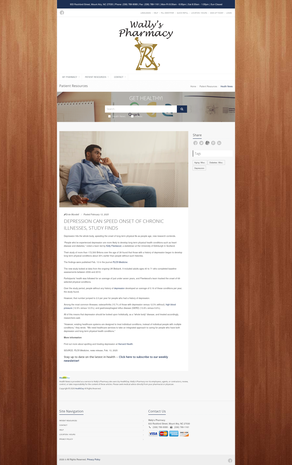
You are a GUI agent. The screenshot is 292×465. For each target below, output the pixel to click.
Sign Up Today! (216, 13)
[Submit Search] (182, 109)
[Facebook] (62, 12)
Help (156, 13)
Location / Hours (199, 13)
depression (119, 288)
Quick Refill (182, 13)
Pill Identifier (167, 13)
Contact (118, 76)
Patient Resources (95, 76)
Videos (138, 116)
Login (229, 13)
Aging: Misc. (199, 162)
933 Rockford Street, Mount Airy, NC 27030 (91, 4)
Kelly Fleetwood (113, 245)
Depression (199, 168)
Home (193, 86)
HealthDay (79, 388)
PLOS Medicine (120, 262)
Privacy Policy (66, 439)
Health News (118, 116)
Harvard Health (125, 343)
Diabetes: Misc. (216, 162)
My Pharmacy (69, 76)
